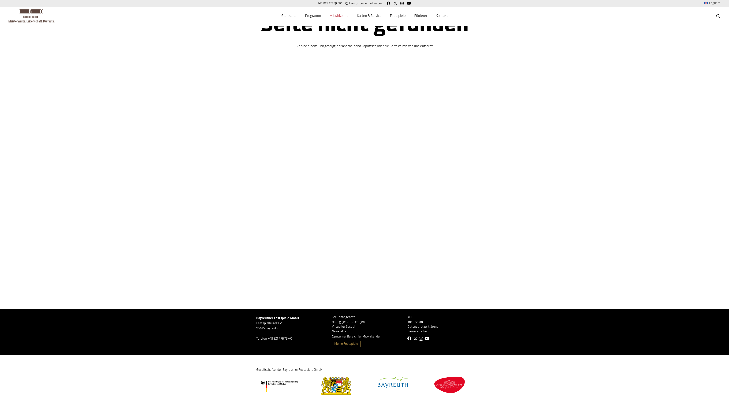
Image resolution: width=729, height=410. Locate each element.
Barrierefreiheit (418, 331)
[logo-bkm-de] (279, 386)
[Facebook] (388, 3)
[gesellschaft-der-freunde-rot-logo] (449, 385)
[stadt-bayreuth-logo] (393, 382)
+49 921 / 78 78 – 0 (280, 338)
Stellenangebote (343, 317)
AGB (410, 317)
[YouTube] (409, 3)
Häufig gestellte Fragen (365, 3)
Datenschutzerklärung (422, 326)
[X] (395, 3)
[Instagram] (402, 3)
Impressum (415, 322)
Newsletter (340, 331)
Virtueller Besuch (344, 326)
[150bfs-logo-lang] (31, 16)
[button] (718, 16)
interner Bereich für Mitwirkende (357, 336)
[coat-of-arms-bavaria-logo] (336, 386)
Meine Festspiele (330, 3)
